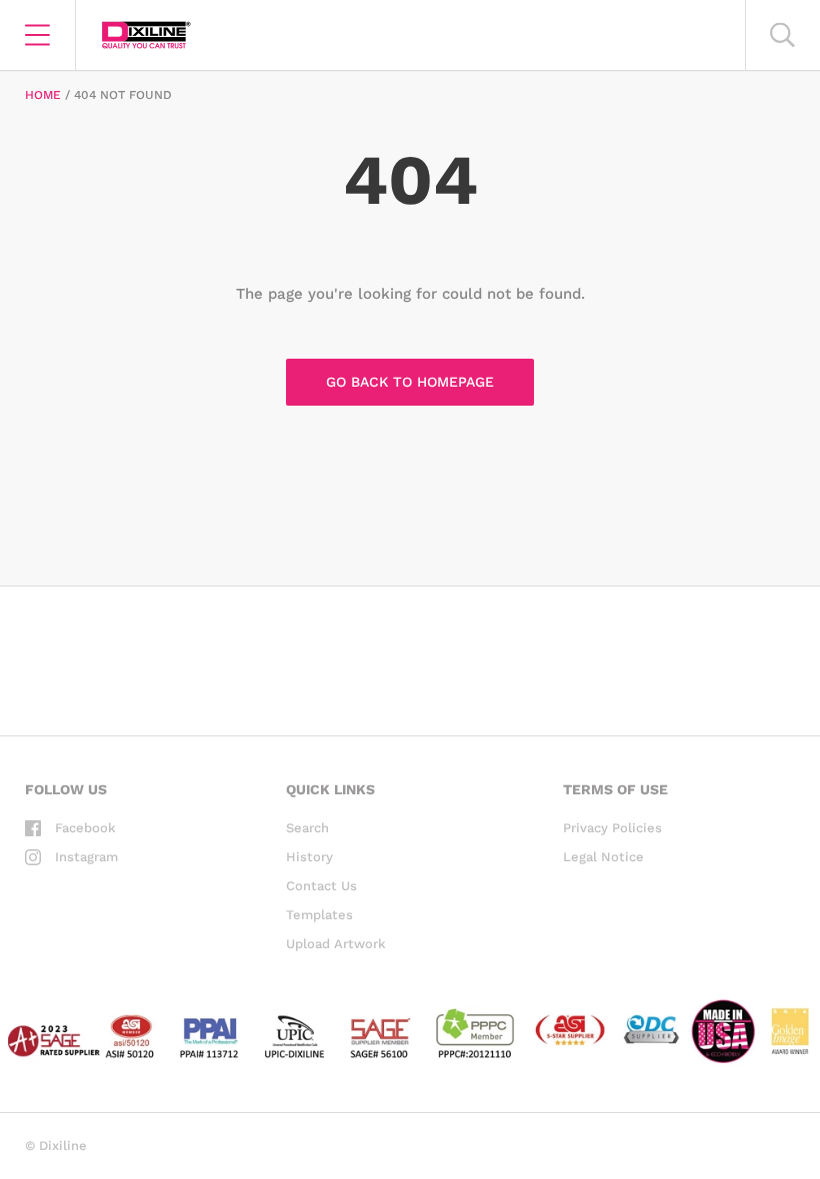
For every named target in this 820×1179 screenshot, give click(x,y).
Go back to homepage (410, 382)
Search (307, 827)
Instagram (86, 856)
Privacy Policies (612, 827)
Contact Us (321, 885)
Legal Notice (603, 856)
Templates (319, 914)
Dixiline (63, 1145)
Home (43, 95)
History (309, 856)
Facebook (85, 827)
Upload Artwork (336, 943)
